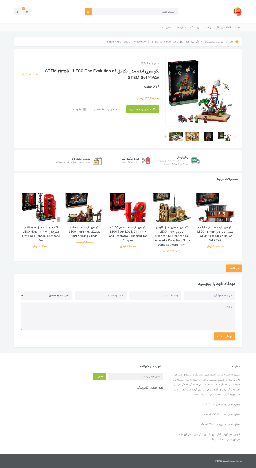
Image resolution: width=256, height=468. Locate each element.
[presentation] (235, 136)
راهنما (208, 27)
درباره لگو (195, 27)
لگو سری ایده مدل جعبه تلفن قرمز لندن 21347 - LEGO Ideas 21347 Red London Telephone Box (41, 234)
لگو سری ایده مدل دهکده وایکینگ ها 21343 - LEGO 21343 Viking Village (84, 231)
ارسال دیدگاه (224, 336)
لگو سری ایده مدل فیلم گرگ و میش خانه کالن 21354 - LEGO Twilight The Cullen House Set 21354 (215, 234)
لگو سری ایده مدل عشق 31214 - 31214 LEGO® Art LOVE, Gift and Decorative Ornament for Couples (128, 234)
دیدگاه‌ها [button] (234, 268)
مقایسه (77, 109)
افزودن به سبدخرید (141, 109)
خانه (237, 27)
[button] (26, 11)
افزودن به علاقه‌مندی (106, 109)
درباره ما (181, 27)
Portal (218, 461)
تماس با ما (166, 27)
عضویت (99, 376)
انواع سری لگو (223, 27)
